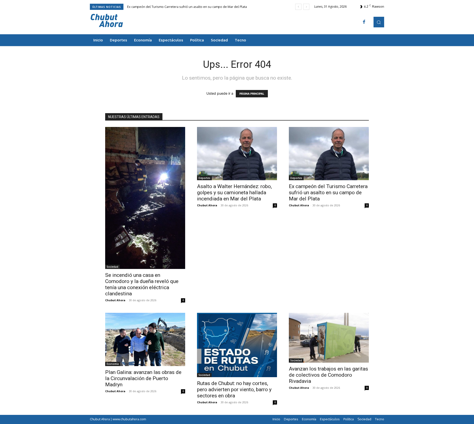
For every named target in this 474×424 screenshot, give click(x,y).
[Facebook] (364, 22)
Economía (113, 364)
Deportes (204, 178)
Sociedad (112, 266)
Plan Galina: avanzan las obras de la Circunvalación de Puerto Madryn (143, 378)
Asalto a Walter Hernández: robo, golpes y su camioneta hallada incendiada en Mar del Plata (234, 192)
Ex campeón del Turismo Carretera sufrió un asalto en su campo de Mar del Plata (187, 7)
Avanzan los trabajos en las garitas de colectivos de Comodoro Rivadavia (328, 375)
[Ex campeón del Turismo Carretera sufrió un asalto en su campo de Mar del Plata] (329, 153)
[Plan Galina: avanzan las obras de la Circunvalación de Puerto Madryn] (145, 339)
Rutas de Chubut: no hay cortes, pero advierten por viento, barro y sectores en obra (234, 389)
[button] (379, 22)
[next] (306, 7)
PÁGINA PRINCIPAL (251, 93)
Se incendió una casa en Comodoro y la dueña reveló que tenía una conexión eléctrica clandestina (141, 284)
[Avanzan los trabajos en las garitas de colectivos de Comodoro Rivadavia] (329, 338)
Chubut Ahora (115, 300)
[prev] (298, 7)
